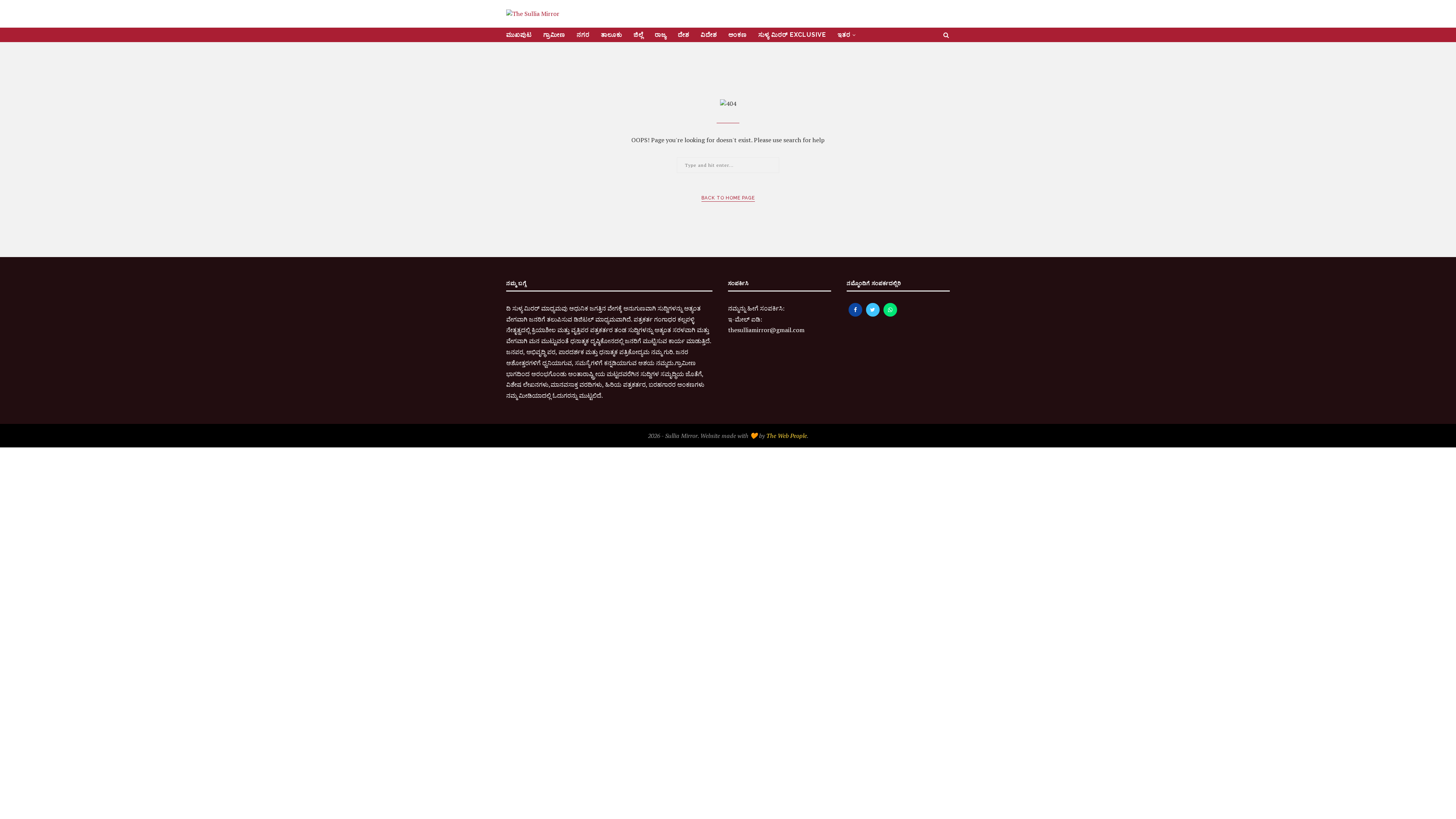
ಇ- (731, 319)
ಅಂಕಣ (737, 34)
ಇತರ (844, 34)
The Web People (786, 435)
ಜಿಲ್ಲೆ (638, 34)
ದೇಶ (683, 34)
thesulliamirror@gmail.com (766, 330)
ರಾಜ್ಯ (661, 34)
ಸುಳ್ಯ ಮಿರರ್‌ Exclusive (792, 34)
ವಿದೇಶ (709, 34)
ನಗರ (583, 34)
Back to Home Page (728, 198)
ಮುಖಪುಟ (519, 34)
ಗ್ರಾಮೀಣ (554, 34)
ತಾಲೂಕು (611, 34)
